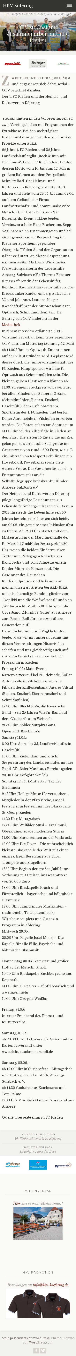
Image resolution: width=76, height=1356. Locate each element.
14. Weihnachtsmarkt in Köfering (38, 1136)
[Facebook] (36, 1351)
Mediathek (11, 325)
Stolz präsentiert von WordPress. (26, 1338)
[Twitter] (43, 1351)
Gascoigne (64, 14)
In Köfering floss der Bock (38, 1149)
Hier (16, 1203)
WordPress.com (40, 1342)
